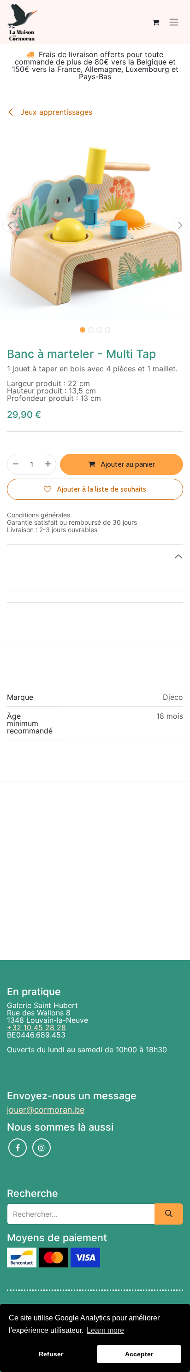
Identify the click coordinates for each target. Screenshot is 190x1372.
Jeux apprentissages (55, 112)
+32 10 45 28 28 (36, 1027)
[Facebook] (17, 1147)
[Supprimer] (15, 464)
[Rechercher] (168, 1214)
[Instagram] (41, 1147)
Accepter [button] (139, 1354)
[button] (9, 224)
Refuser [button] (51, 1354)
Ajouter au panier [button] (127, 464)
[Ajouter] (48, 464)
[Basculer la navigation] (174, 22)
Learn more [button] (105, 1330)
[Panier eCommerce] (155, 22)
